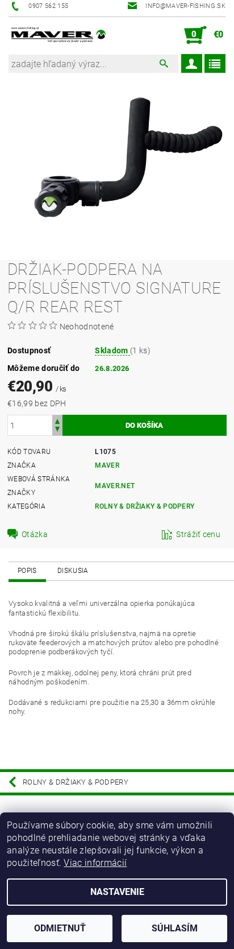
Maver (107, 465)
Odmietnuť (60, 928)
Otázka (35, 534)
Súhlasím (175, 928)
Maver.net (115, 486)
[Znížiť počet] (57, 430)
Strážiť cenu (198, 534)
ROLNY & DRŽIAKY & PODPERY (144, 506)
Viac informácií (95, 862)
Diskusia (73, 571)
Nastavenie (117, 891)
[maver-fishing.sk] (58, 35)
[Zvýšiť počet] (57, 420)
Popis (27, 571)
